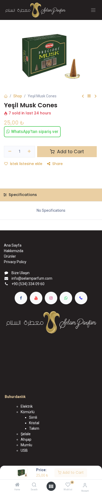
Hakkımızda (13, 251)
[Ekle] (29, 151)
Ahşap (26, 439)
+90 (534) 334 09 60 (28, 284)
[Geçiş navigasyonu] (93, 10)
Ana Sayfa (12, 245)
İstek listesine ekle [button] (26, 163)
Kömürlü (28, 412)
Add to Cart (72, 472)
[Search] (34, 485)
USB (24, 450)
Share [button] (57, 163)
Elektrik (27, 406)
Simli (33, 417)
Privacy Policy (15, 262)
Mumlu (26, 445)
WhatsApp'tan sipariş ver (34, 131)
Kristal (34, 423)
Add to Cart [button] (70, 151)
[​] (21, 298)
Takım (34, 428)
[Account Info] (84, 485)
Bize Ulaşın (21, 273)
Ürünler (10, 256)
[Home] (17, 485)
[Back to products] (89, 96)
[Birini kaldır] (10, 151)
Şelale (26, 434)
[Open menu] (51, 486)
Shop (17, 96)
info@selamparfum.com (32, 278)
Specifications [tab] (22, 194)
